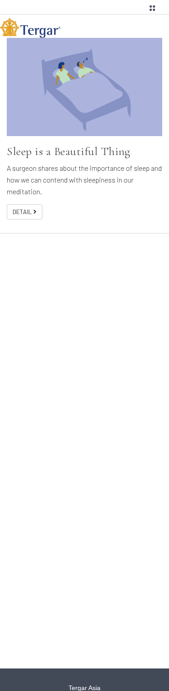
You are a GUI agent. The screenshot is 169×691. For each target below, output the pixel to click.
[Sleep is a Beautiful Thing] (84, 87)
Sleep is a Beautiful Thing (68, 151)
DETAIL (23, 211)
